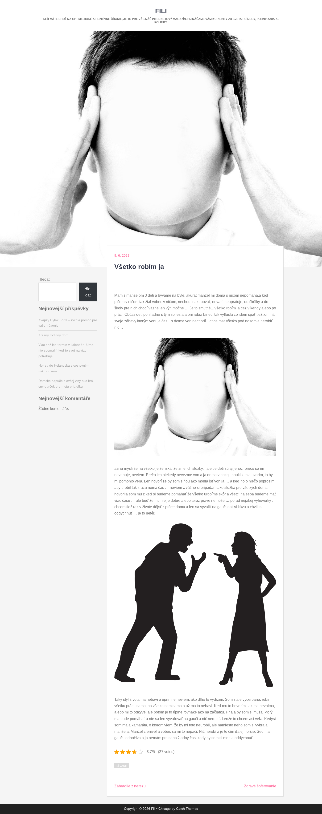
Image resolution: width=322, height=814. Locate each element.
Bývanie (122, 766)
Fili (161, 11)
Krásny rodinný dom (53, 335)
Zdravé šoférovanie (260, 786)
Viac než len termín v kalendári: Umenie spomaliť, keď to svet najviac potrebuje (66, 350)
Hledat (44, 279)
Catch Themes (187, 808)
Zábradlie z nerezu (130, 786)
